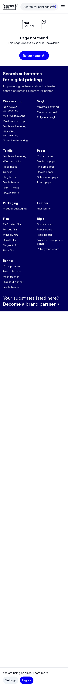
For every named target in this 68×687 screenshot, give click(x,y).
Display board (45, 224)
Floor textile (10, 166)
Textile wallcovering (14, 126)
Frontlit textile (11, 187)
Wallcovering (12, 101)
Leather (43, 203)
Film (6, 219)
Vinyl (40, 101)
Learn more (40, 673)
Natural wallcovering (15, 140)
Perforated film (12, 224)
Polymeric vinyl (46, 117)
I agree (26, 680)
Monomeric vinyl (47, 112)
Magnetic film (11, 245)
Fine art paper (45, 166)
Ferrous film (10, 229)
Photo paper (45, 182)
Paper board (45, 229)
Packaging (10, 203)
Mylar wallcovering (14, 115)
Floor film (8, 250)
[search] (54, 6)
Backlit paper (45, 171)
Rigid (40, 219)
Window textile (12, 161)
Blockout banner (13, 281)
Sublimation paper (48, 177)
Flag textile (9, 177)
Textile (8, 150)
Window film (10, 234)
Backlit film (9, 239)
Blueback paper (46, 161)
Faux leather (44, 208)
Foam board (44, 234)
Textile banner (11, 182)
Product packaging (15, 208)
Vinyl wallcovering (14, 121)
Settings (10, 680)
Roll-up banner (12, 266)
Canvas (7, 171)
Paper (41, 150)
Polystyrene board (48, 248)
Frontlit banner (12, 271)
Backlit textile (11, 192)
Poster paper (45, 156)
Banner (8, 260)
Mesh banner (11, 276)
